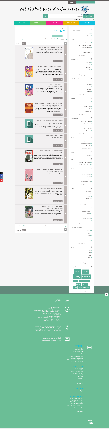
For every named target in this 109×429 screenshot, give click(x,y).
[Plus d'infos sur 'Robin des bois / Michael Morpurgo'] (29, 193)
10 (65, 39)
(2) (82, 75)
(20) (82, 291)
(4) (82, 223)
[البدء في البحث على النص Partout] (45, 16)
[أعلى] (106, 294)
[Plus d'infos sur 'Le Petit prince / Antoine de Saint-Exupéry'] (29, 53)
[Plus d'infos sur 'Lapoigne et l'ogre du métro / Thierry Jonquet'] (29, 156)
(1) (82, 114)
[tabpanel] (54, 160)
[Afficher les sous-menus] (89, 2)
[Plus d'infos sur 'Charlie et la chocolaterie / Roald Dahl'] (29, 71)
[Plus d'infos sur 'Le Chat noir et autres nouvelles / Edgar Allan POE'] (29, 123)
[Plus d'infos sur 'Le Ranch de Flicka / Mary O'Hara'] (29, 212)
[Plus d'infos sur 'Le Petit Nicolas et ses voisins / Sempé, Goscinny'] (29, 175)
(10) (82, 94)
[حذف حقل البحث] (48, 16)
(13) (82, 184)
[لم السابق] (60, 39)
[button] (82, 33)
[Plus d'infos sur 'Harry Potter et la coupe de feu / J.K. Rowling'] (29, 108)
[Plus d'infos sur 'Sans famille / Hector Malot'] (29, 139)
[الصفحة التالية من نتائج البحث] (42, 39)
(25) (82, 55)
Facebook (58, 299)
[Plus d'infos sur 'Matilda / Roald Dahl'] (29, 90)
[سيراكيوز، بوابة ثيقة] (54, 10)
